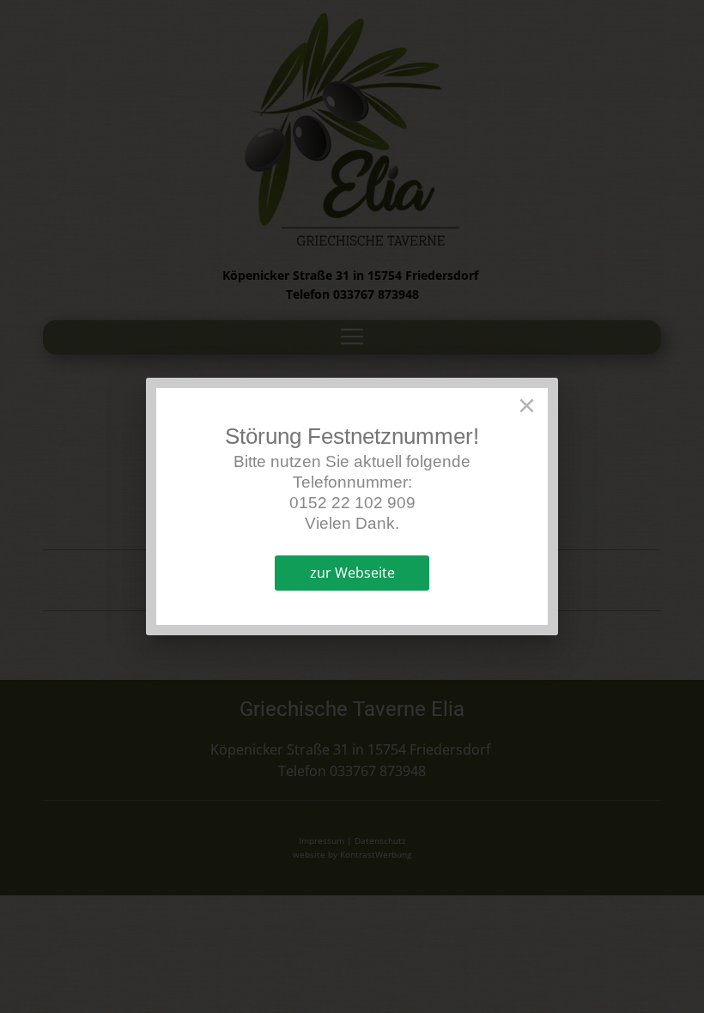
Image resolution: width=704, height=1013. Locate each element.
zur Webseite (352, 572)
